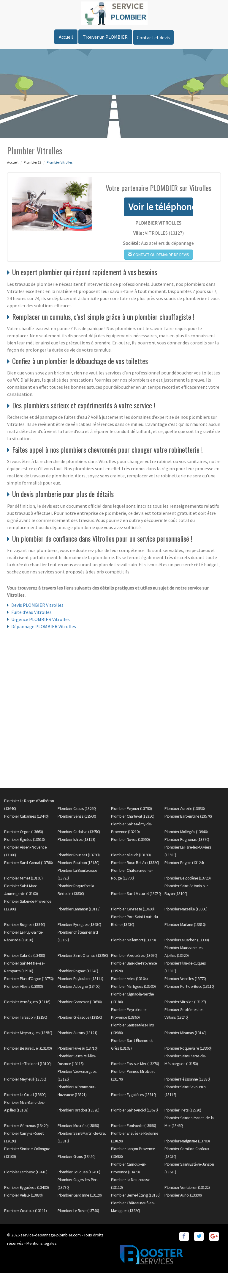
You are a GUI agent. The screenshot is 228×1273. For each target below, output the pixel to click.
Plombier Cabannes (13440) (26, 816)
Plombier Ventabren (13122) (187, 1187)
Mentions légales (41, 1243)
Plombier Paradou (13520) (78, 1110)
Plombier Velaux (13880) (23, 1195)
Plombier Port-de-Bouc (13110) (189, 986)
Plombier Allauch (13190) (131, 854)
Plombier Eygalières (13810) (133, 1094)
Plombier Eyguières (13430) (26, 1187)
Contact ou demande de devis (160, 254)
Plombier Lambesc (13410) (25, 1172)
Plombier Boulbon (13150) (78, 862)
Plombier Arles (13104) (129, 978)
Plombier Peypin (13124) (184, 862)
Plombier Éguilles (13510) (24, 839)
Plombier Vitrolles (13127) (185, 1001)
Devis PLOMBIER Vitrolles (37, 605)
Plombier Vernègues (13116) (27, 1001)
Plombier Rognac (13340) (78, 970)
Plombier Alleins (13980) (23, 986)
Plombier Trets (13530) (182, 1110)
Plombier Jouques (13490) (79, 1172)
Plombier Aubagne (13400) (79, 986)
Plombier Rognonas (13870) (186, 839)
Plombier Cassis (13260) (77, 808)
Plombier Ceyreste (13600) (133, 909)
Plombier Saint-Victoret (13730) (136, 893)
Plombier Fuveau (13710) (78, 1048)
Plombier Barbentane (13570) (188, 816)
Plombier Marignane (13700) (187, 1141)
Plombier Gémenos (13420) (26, 1125)
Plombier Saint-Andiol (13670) (135, 1110)
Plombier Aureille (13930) (184, 808)
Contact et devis (153, 37)
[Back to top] (211, 1256)
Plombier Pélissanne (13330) (187, 1079)
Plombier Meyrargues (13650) (28, 1032)
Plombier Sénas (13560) (77, 816)
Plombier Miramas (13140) (185, 1032)
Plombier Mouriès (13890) (78, 1125)
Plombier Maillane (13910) (185, 924)
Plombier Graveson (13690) (80, 1001)
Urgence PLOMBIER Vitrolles (40, 619)
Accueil (66, 37)
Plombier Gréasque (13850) (80, 1017)
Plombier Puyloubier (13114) (80, 978)
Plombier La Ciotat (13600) (25, 1094)
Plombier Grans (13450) (76, 1156)
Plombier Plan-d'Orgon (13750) (29, 978)
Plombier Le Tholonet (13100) (27, 1063)
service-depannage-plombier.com (50, 1235)
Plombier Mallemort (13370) (133, 940)
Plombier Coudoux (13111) (25, 1210)
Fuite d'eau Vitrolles (31, 612)
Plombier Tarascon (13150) (25, 1017)
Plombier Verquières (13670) (134, 955)
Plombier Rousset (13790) (78, 854)
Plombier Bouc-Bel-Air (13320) (135, 862)
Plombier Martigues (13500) (133, 986)
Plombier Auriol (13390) (183, 1195)
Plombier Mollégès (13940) (186, 831)
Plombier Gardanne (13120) (80, 1195)
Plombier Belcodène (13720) (187, 878)
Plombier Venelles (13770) (185, 978)
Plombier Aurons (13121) (77, 1032)
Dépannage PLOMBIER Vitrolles (43, 626)
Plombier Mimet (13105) (23, 878)
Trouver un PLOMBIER (105, 37)
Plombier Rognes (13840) (24, 924)
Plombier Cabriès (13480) (24, 955)
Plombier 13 (32, 162)
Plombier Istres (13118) (76, 839)
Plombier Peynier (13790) (131, 808)
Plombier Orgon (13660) (23, 831)
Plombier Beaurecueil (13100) (28, 1048)
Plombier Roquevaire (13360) (188, 1048)
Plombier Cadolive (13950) (79, 831)
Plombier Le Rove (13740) (78, 1210)
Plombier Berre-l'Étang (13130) (135, 1195)
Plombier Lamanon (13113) (79, 909)
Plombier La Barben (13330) (186, 940)
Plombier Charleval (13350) (132, 816)
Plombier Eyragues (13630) (79, 924)
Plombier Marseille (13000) (185, 909)
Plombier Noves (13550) (130, 839)
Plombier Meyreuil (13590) (25, 1079)
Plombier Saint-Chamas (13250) (83, 955)
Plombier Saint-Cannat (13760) (28, 862)
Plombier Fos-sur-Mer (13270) (135, 1063)
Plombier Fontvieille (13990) (133, 1125)
